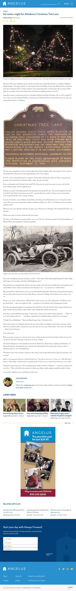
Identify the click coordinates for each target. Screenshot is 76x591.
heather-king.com (29, 385)
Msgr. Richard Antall (8, 515)
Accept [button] (70, 587)
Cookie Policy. (37, 588)
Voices (5, 11)
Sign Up (49, 554)
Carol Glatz (29, 515)
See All (68, 423)
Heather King (7, 18)
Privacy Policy (27, 588)
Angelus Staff (6, 416)
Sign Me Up (6, 551)
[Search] (59, 4)
